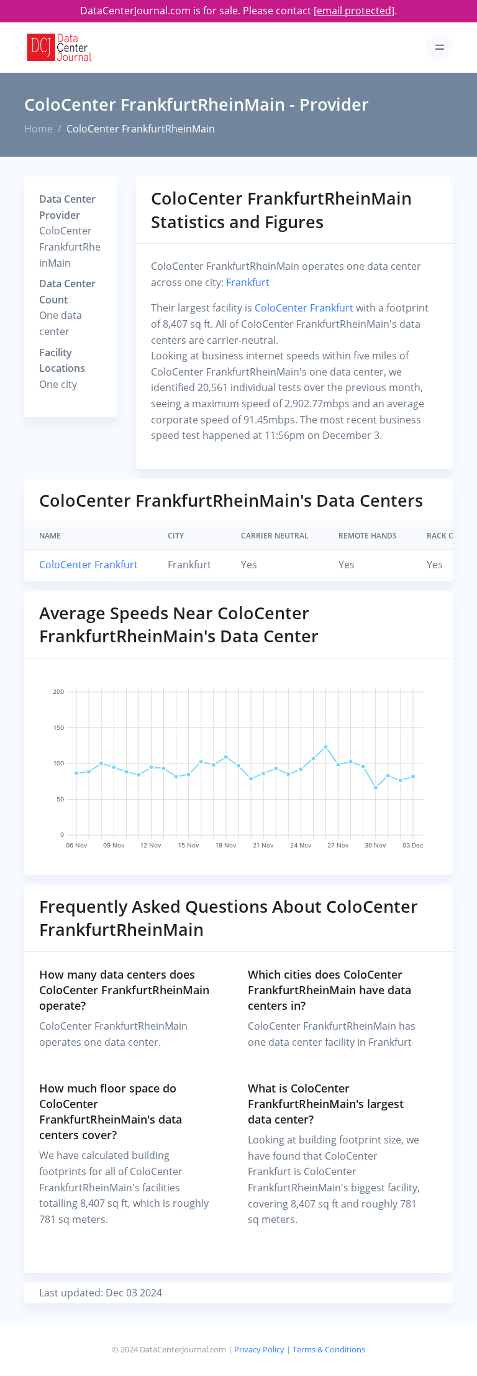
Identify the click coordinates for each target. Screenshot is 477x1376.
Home (38, 129)
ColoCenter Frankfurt (305, 308)
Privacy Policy (259, 1349)
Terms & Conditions (329, 1349)
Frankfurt (248, 282)
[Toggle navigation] (439, 47)
